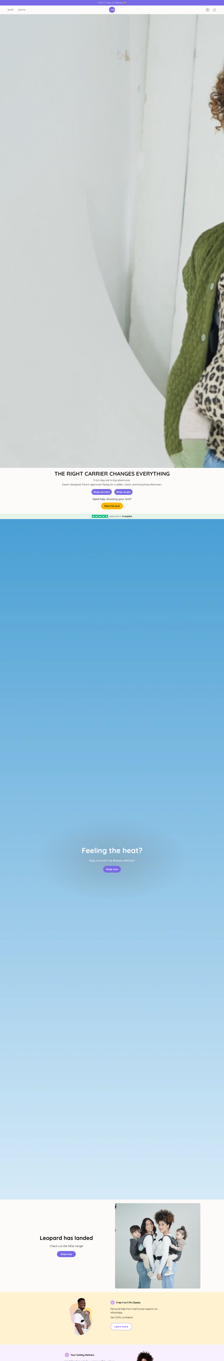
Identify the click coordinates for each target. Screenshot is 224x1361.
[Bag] (214, 9)
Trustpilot (127, 516)
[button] (10, 9)
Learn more (121, 1326)
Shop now (66, 1254)
